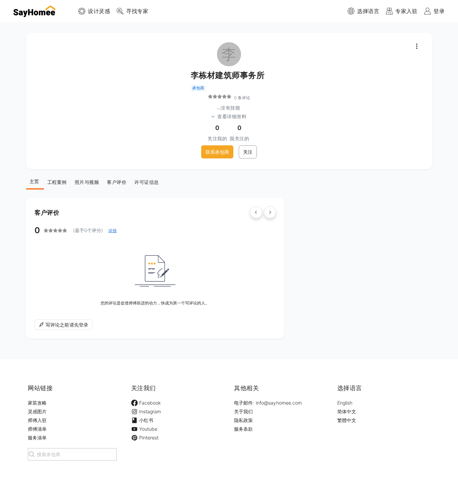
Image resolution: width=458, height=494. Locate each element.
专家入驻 (406, 11)
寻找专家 (137, 11)
